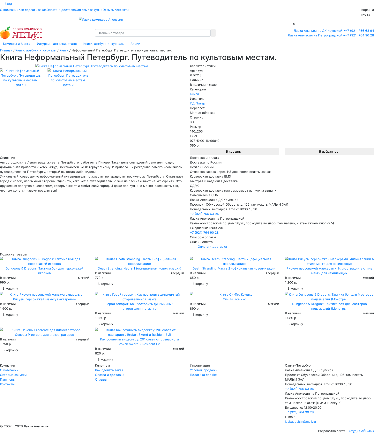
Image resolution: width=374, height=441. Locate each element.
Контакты (122, 10)
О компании (9, 10)
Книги (194, 94)
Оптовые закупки (89, 10)
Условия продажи (203, 370)
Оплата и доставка (61, 10)
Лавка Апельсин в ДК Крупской (319, 31)
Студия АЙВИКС (361, 431)
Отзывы (108, 10)
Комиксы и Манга (16, 44)
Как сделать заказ (33, 10)
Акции (135, 44)
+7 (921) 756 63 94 (359, 31)
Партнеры (7, 379)
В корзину (234, 151)
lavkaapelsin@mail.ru (300, 421)
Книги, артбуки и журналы (103, 44)
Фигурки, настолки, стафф (56, 44)
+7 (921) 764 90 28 (359, 35)
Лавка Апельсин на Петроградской (316, 35)
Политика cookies (203, 375)
